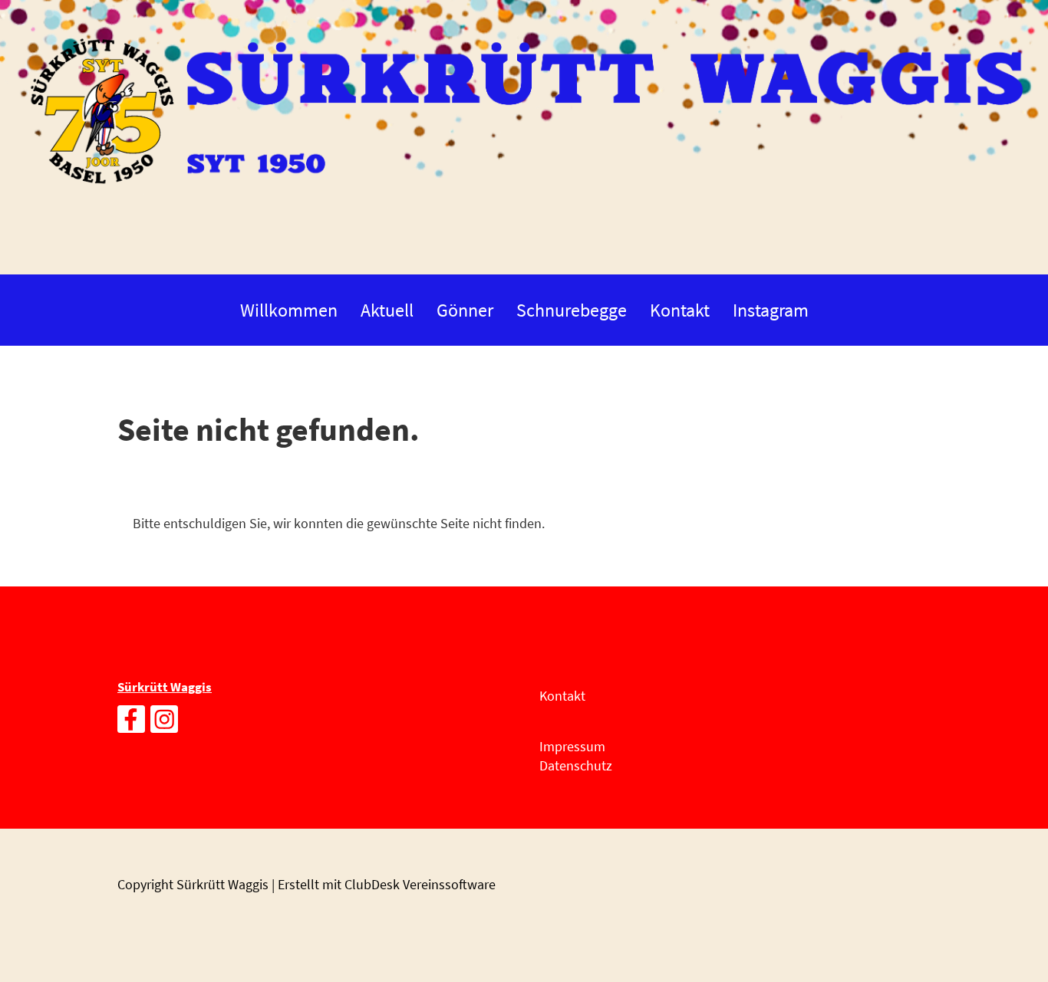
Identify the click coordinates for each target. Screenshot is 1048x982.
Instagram (771, 310)
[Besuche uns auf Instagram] (164, 723)
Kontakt (680, 310)
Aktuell (387, 310)
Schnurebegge (571, 310)
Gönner (465, 310)
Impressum (572, 746)
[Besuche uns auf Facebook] (131, 723)
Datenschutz (575, 765)
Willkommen (289, 310)
